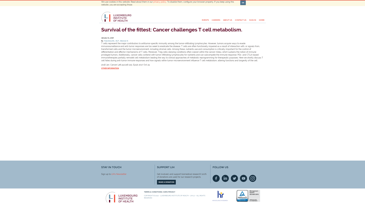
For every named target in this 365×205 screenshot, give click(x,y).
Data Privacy (169, 192)
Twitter (234, 178)
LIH (112, 174)
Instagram (252, 178)
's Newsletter (120, 174)
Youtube (243, 178)
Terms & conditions (153, 192)
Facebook (216, 178)
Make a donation (166, 182)
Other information (110, 68)
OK (243, 3)
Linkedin (225, 178)
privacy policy (159, 2)
